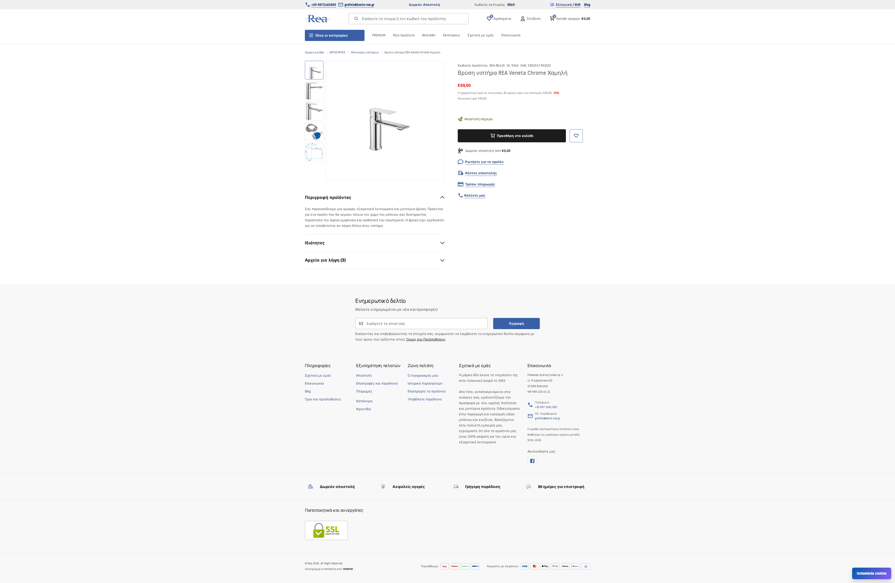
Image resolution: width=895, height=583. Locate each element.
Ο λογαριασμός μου (423, 375)
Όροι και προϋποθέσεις (323, 399)
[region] (314, 120)
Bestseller (429, 35)
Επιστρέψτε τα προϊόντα (427, 391)
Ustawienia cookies (872, 573)
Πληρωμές (364, 391)
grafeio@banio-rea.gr (359, 4)
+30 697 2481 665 (546, 407)
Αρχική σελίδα (314, 52)
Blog (587, 4)
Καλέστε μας (474, 195)
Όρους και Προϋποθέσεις (426, 339)
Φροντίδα (363, 409)
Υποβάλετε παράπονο (425, 399)
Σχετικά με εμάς (481, 35)
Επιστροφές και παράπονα (377, 383)
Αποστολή (364, 375)
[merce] (348, 569)
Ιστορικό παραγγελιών (425, 383)
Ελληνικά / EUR (568, 4)
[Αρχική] (317, 18)
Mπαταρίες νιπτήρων (365, 52)
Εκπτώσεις (451, 35)
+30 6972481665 (323, 4)
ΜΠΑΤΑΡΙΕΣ (337, 52)
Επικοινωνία (510, 35)
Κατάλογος (364, 401)
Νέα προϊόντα (404, 35)
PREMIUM (379, 35)
